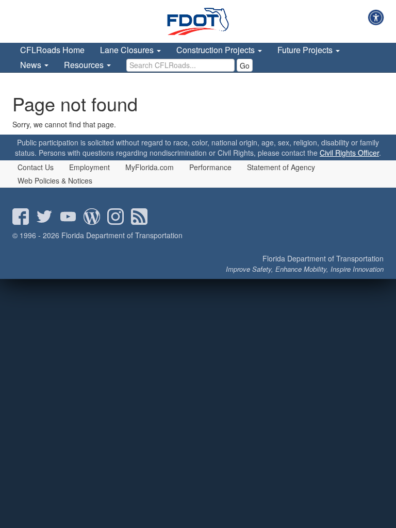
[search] (180, 65)
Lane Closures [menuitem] (128, 50)
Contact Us (36, 167)
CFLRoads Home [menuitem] (52, 50)
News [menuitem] (31, 65)
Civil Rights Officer (349, 152)
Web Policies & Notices (55, 180)
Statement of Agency (281, 167)
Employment (89, 167)
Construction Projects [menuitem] (216, 50)
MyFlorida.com (149, 167)
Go (245, 65)
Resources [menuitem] (85, 65)
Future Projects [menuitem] (306, 50)
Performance (210, 167)
